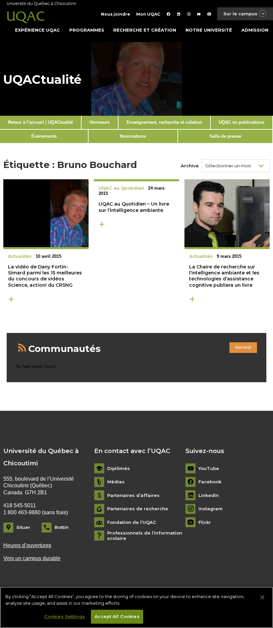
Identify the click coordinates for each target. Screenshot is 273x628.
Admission (254, 30)
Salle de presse (225, 136)
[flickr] (209, 14)
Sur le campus (240, 13)
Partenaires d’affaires (133, 495)
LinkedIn (208, 495)
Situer (23, 527)
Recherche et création (144, 30)
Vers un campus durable (32, 558)
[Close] (262, 597)
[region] (136, 607)
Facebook (209, 481)
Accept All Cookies (117, 616)
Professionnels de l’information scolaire (144, 536)
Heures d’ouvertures (27, 545)
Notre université (208, 30)
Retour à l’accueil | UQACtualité (40, 122)
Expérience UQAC (37, 30)
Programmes (86, 30)
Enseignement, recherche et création (164, 122)
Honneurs (100, 122)
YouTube (208, 468)
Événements (44, 136)
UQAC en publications (241, 122)
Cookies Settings (64, 616)
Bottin (62, 527)
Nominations (133, 136)
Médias (116, 481)
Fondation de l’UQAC (131, 522)
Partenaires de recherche (137, 508)
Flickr (204, 522)
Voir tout (243, 347)
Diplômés (118, 468)
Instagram (210, 508)
